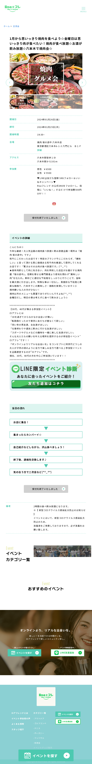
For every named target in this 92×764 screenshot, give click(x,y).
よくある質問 (18, 723)
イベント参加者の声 (21, 718)
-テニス (36, 728)
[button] (82, 82)
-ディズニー (38, 733)
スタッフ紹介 (18, 729)
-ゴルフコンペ (39, 723)
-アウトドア (38, 718)
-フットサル (38, 738)
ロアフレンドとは (20, 712)
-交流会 (36, 743)
